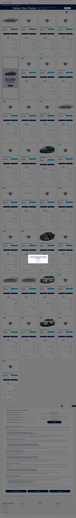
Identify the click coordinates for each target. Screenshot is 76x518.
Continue (38, 261)
